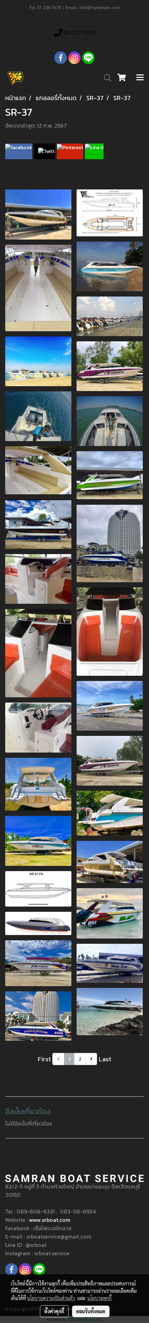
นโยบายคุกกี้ (99, 1298)
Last (105, 1059)
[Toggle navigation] (140, 78)
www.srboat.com (49, 1220)
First (44, 1059)
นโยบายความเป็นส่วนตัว (51, 1298)
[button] (105, 78)
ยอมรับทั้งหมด (90, 1311)
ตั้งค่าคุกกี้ (54, 1311)
